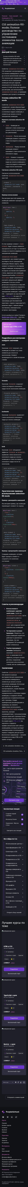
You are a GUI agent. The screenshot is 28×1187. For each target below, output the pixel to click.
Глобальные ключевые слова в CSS (13, 876)
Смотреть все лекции (14, 830)
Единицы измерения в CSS (13, 870)
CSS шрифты (10, 885)
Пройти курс (14, 331)
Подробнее (14, 969)
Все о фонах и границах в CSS (14, 902)
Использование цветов (14, 844)
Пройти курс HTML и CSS (9, 317)
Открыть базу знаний (14, 912)
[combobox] (8, 1082)
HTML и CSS (9, 296)
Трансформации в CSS (13, 848)
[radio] (16, 1082)
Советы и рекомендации (10, 62)
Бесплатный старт (14, 973)
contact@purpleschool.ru (9, 1177)
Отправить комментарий (15, 1097)
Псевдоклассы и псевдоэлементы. (12, 864)
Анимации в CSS (11, 907)
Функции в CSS (11, 881)
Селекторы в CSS (11, 851)
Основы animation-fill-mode (11, 56)
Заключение (7, 64)
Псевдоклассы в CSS (13, 859)
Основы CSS (10, 897)
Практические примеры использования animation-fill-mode (12, 60)
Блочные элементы (12, 893)
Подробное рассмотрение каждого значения (12, 58)
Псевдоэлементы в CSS (13, 855)
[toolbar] (14, 1082)
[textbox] (14, 1087)
